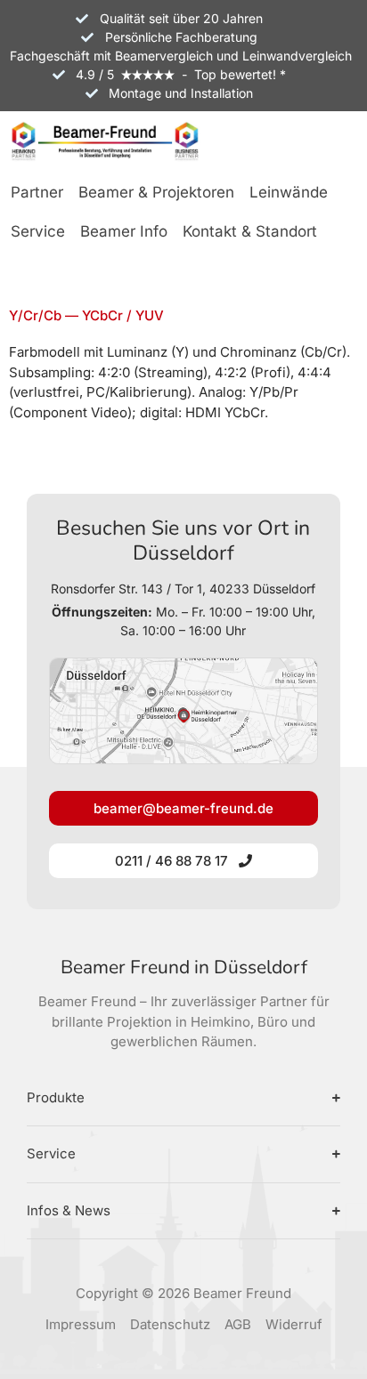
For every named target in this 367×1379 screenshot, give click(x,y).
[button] (37, 194)
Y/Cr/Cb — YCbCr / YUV (86, 315)
